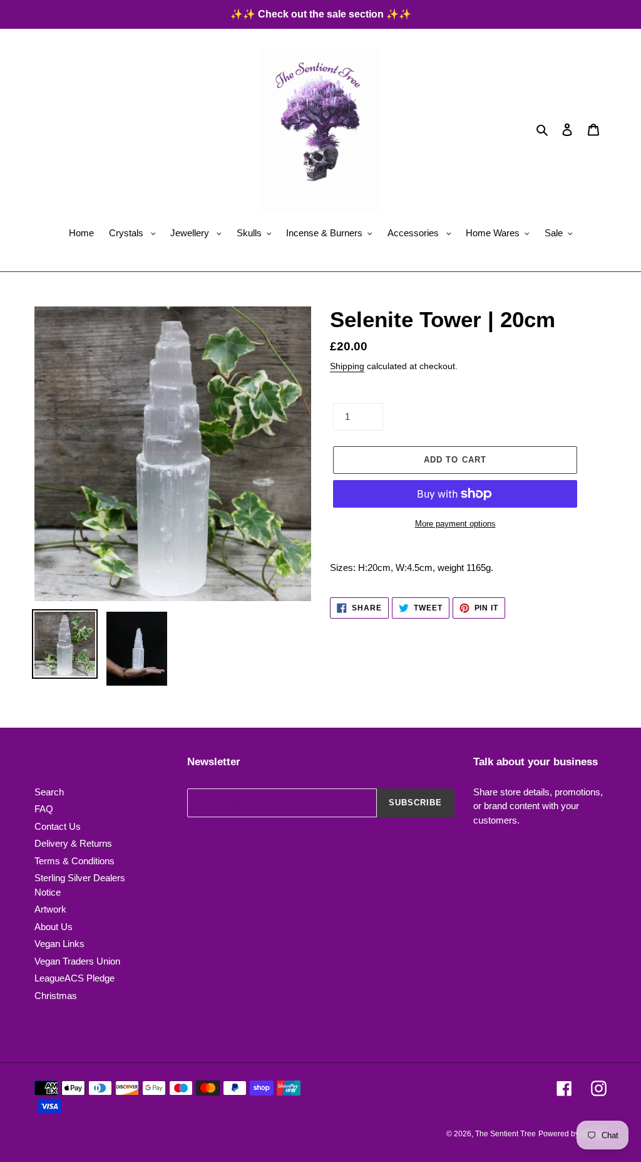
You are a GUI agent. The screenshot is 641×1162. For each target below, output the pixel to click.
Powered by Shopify (572, 1133)
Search (49, 792)
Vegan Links (59, 943)
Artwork (50, 909)
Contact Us (57, 826)
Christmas (55, 995)
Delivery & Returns (73, 843)
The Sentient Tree (505, 1133)
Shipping (347, 366)
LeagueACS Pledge (74, 978)
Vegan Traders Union (77, 961)
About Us (53, 926)
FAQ (43, 808)
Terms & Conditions (74, 861)
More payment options (455, 523)
